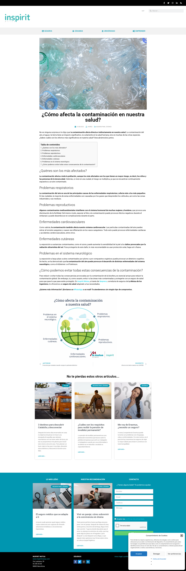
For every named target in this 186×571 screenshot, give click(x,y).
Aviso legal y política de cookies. (126, 557)
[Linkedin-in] (88, 562)
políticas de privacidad (135, 519)
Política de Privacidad (159, 559)
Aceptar (139, 554)
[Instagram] (172, 3)
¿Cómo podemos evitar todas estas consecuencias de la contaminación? (68, 164)
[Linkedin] (177, 3)
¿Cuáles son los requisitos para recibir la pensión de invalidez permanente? (91, 427)
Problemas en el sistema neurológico (55, 162)
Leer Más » (39, 534)
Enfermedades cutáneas (51, 159)
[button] (182, 536)
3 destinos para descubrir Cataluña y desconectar (51, 426)
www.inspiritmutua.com (41, 559)
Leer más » (41, 456)
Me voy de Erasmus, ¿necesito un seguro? (128, 426)
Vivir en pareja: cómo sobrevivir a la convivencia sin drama (93, 515)
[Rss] (181, 3)
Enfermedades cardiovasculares (53, 156)
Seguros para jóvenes (103, 126)
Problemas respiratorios (51, 150)
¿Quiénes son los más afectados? (54, 148)
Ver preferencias (174, 554)
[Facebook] (164, 3)
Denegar (156, 554)
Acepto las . (130, 519)
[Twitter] (168, 3)
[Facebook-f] (75, 562)
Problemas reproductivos (51, 153)
